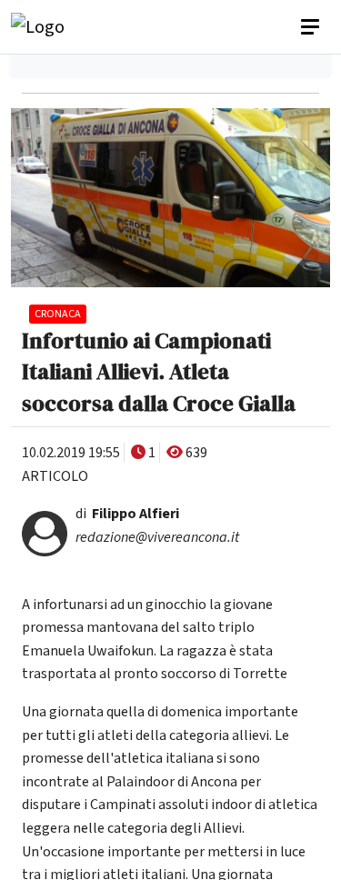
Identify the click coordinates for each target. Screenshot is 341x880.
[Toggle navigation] (312, 27)
